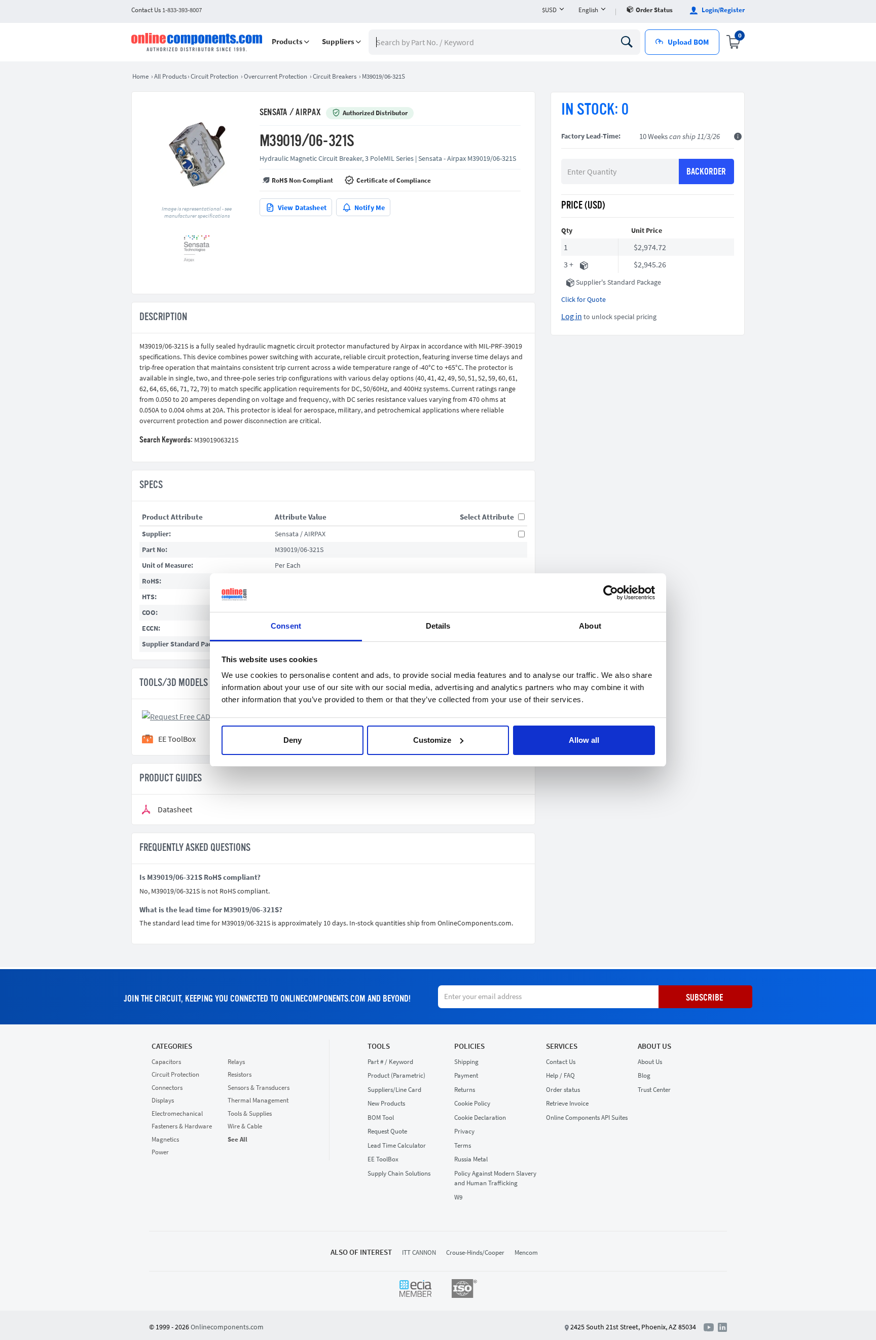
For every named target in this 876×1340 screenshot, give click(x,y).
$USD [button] (549, 10)
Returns (464, 1089)
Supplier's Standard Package (618, 282)
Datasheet (175, 809)
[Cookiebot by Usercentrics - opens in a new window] (610, 592)
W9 (458, 1197)
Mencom (526, 1252)
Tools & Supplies (250, 1113)
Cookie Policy (472, 1103)
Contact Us (560, 1061)
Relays (236, 1061)
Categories (172, 1046)
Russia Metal (471, 1159)
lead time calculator (397, 1145)
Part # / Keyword (390, 1061)
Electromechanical (177, 1113)
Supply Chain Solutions (399, 1173)
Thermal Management (258, 1100)
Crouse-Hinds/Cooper (475, 1252)
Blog (644, 1075)
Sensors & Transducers (258, 1087)
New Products (386, 1103)
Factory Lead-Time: (590, 136)
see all (237, 1139)
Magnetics (165, 1139)
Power (160, 1152)
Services (561, 1046)
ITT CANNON (419, 1252)
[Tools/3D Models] (191, 715)
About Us (654, 1046)
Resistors (239, 1074)
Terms (462, 1145)
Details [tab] (438, 626)
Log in (571, 316)
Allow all (584, 740)
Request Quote (387, 1131)
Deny (292, 740)
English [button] (588, 10)
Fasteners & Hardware (182, 1126)
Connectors (167, 1087)
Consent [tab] (286, 626)
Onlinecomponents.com (227, 1326)
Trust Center (654, 1089)
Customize (432, 740)
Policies (469, 1046)
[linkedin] (722, 1326)
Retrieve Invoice (567, 1103)
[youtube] (711, 1326)
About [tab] (590, 626)
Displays (163, 1100)
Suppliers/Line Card (394, 1089)
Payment (466, 1075)
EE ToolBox (383, 1159)
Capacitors (166, 1061)
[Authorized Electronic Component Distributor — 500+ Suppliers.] (197, 42)
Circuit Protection (175, 1074)
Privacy (464, 1131)
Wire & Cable (245, 1126)
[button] (290, 41)
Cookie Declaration (480, 1117)
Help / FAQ (560, 1075)
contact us (166, 10)
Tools (379, 1046)
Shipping (466, 1061)
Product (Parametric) (396, 1075)
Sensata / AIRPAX (290, 112)
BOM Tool (381, 1117)
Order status (654, 10)
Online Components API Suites (587, 1117)
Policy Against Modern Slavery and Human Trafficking (495, 1178)
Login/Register (722, 10)
